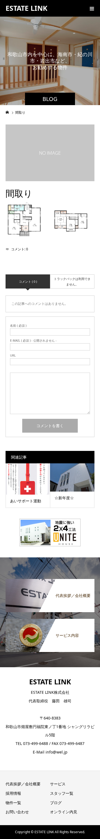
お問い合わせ (17, 811)
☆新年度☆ (64, 497)
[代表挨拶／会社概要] (50, 582)
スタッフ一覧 (61, 793)
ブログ (56, 802)
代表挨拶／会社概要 (23, 783)
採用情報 (13, 793)
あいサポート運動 (25, 500)
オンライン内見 (63, 811)
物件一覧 (13, 802)
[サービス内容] (50, 622)
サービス (58, 783)
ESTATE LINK (27, 8)
